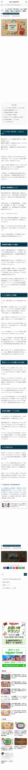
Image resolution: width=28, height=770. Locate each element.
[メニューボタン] (2, 2)
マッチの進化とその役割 (10, 114)
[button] (4, 568)
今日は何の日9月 (6, 548)
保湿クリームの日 (7, 492)
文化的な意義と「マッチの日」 (12, 119)
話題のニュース (6, 585)
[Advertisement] (14, 52)
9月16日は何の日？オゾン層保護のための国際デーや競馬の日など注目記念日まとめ (18, 505)
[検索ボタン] (26, 2)
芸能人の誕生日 (6, 582)
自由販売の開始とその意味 (11, 112)
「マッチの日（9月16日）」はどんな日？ (15, 107)
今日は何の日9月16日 (17, 548)
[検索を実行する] (25, 574)
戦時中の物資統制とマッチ (11, 110)
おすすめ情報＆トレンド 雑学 (9, 588)
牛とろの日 (15, 492)
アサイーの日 (22, 492)
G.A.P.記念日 (4, 494)
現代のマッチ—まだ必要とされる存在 (14, 117)
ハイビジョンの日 (16, 490)
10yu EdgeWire (14, 2)
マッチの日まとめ (9, 121)
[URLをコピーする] (23, 568)
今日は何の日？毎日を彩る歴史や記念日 (11, 13)
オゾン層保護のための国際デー (8, 488)
